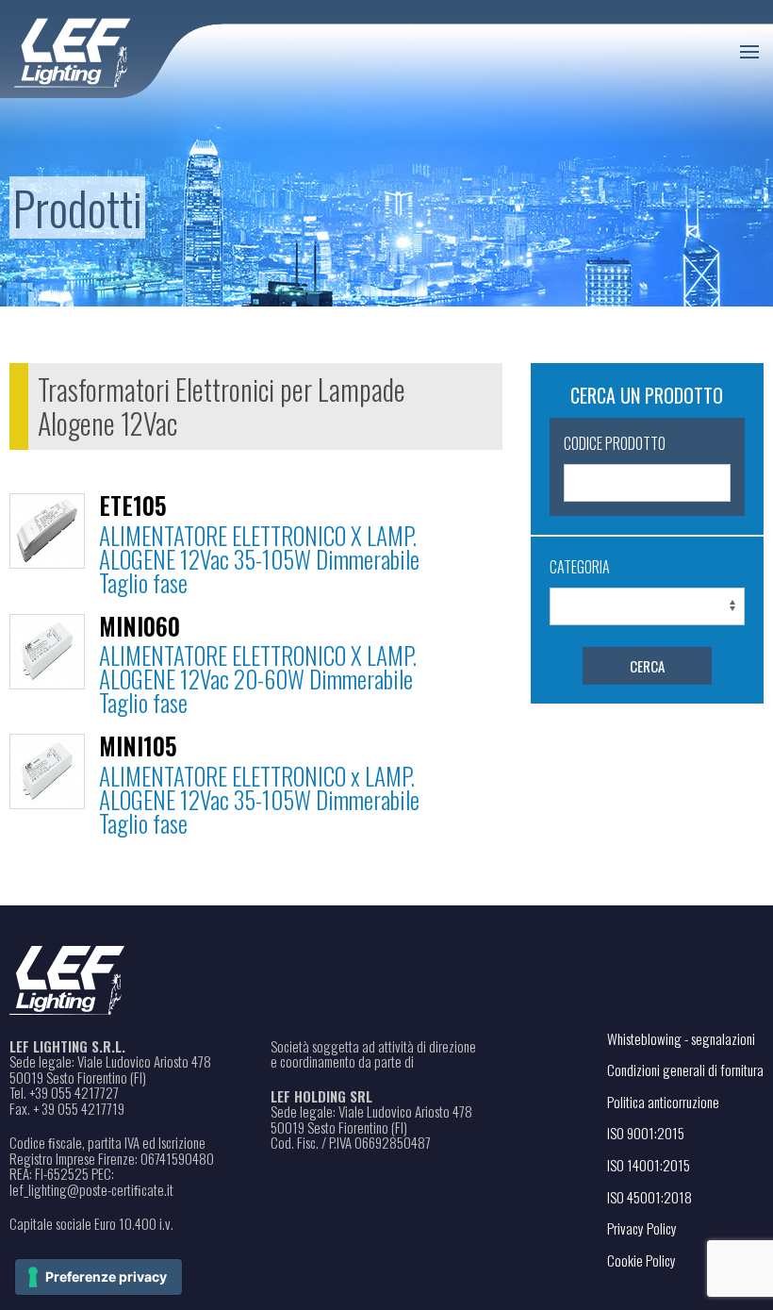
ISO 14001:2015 (648, 1164)
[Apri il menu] (749, 52)
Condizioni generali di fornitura (685, 1069)
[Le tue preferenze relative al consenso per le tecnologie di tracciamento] (98, 1277)
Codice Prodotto (615, 443)
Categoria (580, 567)
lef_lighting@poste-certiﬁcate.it (91, 1190)
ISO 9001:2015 (645, 1132)
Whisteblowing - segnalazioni (681, 1038)
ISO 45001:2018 (649, 1196)
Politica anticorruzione (663, 1101)
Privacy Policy (642, 1228)
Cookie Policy (641, 1260)
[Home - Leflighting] (111, 49)
